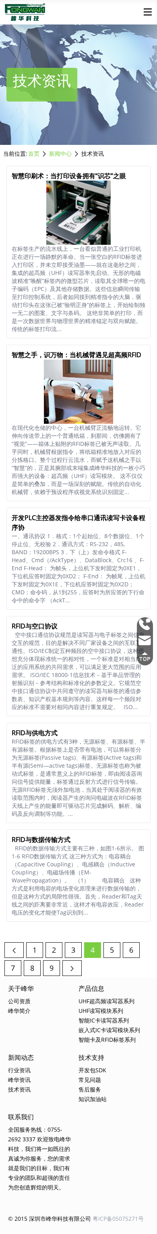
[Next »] (72, 968)
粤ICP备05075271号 (118, 1218)
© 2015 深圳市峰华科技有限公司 (49, 1218)
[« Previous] (14, 950)
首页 (33, 153)
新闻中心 (60, 153)
